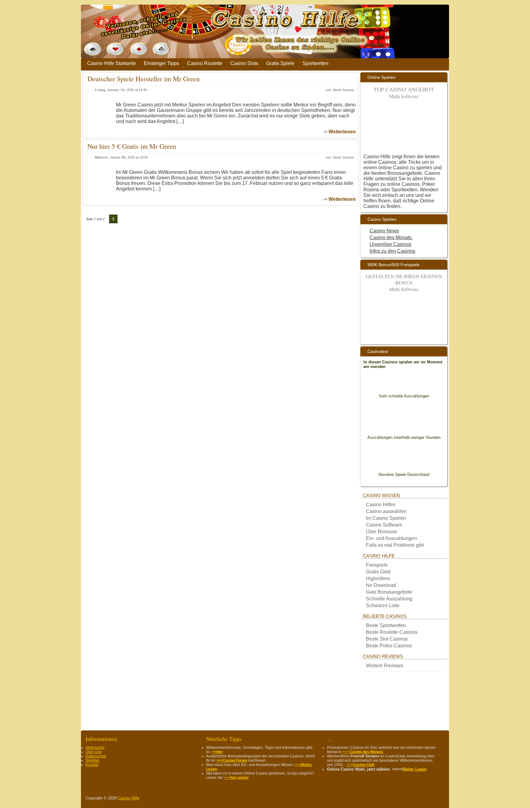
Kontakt (92, 765)
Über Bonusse (381, 531)
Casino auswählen (386, 511)
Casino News (384, 230)
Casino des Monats (391, 237)
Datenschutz (96, 756)
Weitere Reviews (384, 665)
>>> (236, 777)
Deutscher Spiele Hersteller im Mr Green (143, 78)
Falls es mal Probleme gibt (395, 545)
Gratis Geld (378, 571)
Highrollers (378, 578)
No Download (381, 585)
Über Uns (94, 752)
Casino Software (384, 524)
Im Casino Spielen (386, 518)
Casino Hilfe (128, 798)
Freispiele (377, 565)
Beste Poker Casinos (389, 645)
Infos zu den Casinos (392, 251)
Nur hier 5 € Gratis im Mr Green (131, 146)
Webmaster (95, 747)
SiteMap (92, 760)
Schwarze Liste (382, 605)
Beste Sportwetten (386, 625)
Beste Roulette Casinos (391, 632)
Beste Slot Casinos (387, 638)
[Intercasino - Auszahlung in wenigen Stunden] (403, 423)
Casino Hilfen (381, 504)
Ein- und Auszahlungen (391, 538)
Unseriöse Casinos (390, 244)
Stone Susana (343, 90)
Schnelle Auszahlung (389, 598)
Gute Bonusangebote (389, 592)
